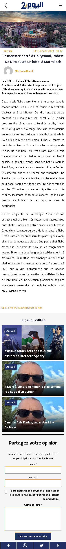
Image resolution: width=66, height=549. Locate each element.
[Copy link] (58, 545)
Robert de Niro (34, 307)
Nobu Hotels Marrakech (13, 307)
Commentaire (33, 505)
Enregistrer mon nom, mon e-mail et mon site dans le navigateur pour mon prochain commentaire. (34, 495)
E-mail (33, 477)
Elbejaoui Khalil (24, 71)
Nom (33, 464)
